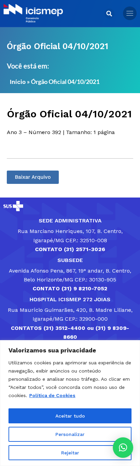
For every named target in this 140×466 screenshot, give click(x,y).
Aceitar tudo (70, 416)
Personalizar (70, 434)
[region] (70, 403)
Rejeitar (70, 452)
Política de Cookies (52, 395)
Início (18, 81)
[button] (109, 14)
